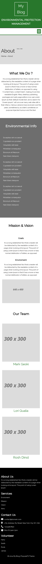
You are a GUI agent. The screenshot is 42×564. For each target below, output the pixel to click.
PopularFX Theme (27, 556)
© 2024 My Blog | (14, 556)
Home (3, 56)
